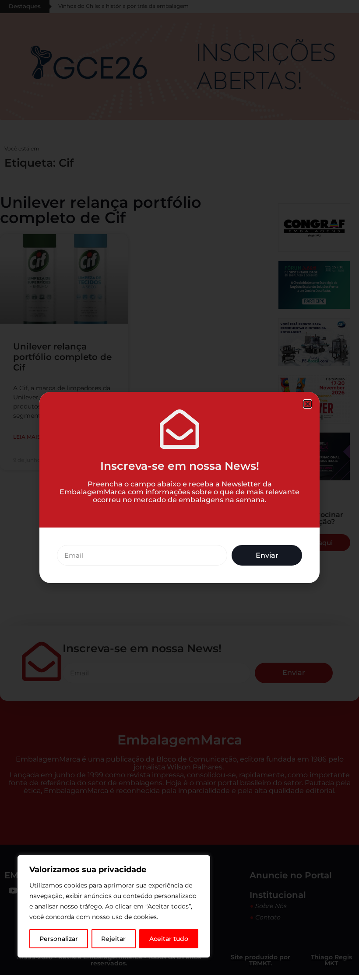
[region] (114, 906)
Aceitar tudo (168, 939)
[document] (179, 487)
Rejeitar (113, 939)
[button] (307, 404)
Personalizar (58, 939)
